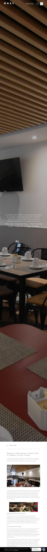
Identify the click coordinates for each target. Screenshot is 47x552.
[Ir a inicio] (8, 3)
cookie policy (16, 550)
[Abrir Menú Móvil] (41, 3)
